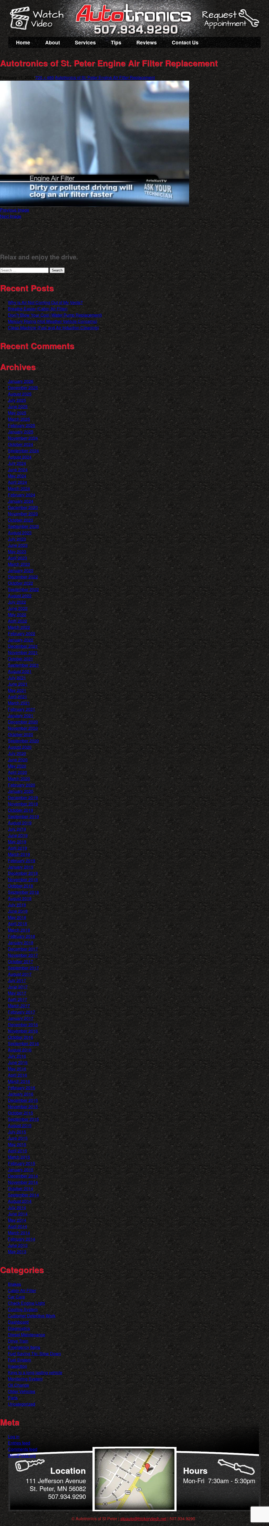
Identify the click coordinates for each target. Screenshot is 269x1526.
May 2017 (17, 993)
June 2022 (18, 608)
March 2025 (19, 419)
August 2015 (20, 1125)
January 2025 (20, 432)
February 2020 (21, 785)
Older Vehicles (21, 1391)
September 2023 (23, 526)
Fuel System (19, 1360)
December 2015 (23, 1100)
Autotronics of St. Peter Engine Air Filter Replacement (105, 77)
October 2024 (20, 444)
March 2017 (19, 1006)
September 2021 (23, 665)
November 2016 (23, 1031)
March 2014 (19, 1233)
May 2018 (17, 917)
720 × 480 (44, 77)
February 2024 (21, 495)
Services (85, 42)
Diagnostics (19, 1328)
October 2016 (20, 1037)
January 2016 (20, 1094)
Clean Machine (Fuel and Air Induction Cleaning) (53, 328)
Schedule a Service (229, 21)
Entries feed (19, 1443)
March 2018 (19, 930)
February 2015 (21, 1163)
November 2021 (23, 652)
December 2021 (23, 646)
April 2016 (17, 1075)
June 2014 (18, 1214)
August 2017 (20, 974)
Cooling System (23, 1309)
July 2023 (17, 539)
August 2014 (20, 1201)
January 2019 (20, 867)
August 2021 (20, 671)
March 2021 (19, 703)
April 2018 (17, 924)
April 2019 (17, 848)
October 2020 (20, 734)
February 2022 (21, 633)
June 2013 (18, 1245)
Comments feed (22, 1449)
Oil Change (18, 1385)
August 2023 (20, 533)
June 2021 (18, 684)
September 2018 (23, 892)
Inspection (17, 1366)
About (52, 42)
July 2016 (17, 1056)
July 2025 (17, 400)
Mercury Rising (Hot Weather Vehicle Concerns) (52, 321)
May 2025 (17, 413)
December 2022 (23, 577)
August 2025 (20, 394)
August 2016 (20, 1050)
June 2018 (18, 911)
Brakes (14, 1284)
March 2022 (19, 627)
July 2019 (17, 829)
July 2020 (17, 753)
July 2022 (17, 602)
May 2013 (17, 1251)
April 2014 (17, 1226)
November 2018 (23, 879)
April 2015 (17, 1151)
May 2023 (17, 551)
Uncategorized (21, 1404)
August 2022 (20, 596)
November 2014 (23, 1182)
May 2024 (17, 476)
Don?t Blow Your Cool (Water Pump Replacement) (55, 315)
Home (23, 42)
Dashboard (18, 1322)
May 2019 (17, 842)
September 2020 (23, 741)
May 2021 (17, 690)
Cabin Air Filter (22, 1290)
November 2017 (23, 955)
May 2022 (17, 615)
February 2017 (21, 1012)
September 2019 (23, 816)
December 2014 (23, 1176)
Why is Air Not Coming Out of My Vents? (45, 302)
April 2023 (17, 558)
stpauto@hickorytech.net (143, 1518)
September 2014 (23, 1195)
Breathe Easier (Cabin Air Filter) (38, 309)
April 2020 (17, 772)
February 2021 (21, 709)
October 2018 (20, 886)
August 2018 (20, 898)
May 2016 (17, 1069)
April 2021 (17, 696)
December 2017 (23, 949)
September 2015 (23, 1119)
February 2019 (21, 860)
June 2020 (18, 760)
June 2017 (18, 987)
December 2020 (23, 722)
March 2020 (19, 778)
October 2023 (20, 520)
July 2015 (17, 1132)
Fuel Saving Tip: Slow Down (34, 1353)
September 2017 (23, 968)
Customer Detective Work (31, 1316)
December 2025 (23, 387)
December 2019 (23, 797)
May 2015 (17, 1144)
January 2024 (20, 501)
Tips (116, 42)
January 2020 (20, 791)
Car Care (16, 1297)
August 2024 (20, 457)
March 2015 (19, 1157)
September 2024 (23, 451)
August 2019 (20, 823)
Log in (13, 1436)
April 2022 (17, 621)
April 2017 (17, 999)
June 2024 (18, 469)
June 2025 (18, 406)
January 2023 (20, 570)
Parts (13, 1398)
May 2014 (17, 1220)
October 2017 (20, 961)
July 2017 (17, 980)
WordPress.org (22, 1455)
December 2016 (23, 1024)
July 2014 (17, 1207)
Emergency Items (24, 1347)
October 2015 (20, 1113)
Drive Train (18, 1341)
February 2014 (21, 1239)
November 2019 (23, 804)
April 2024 (17, 482)
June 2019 (18, 835)
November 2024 (23, 438)
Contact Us (185, 42)
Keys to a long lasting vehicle (35, 1372)
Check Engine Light (26, 1303)
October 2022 (20, 583)
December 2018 (23, 873)
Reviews (146, 42)
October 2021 (20, 659)
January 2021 (20, 715)
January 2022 (20, 640)
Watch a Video (39, 19)
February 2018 (21, 936)
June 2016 (18, 1062)
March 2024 (19, 488)
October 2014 (20, 1188)
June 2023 (18, 545)
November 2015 (23, 1106)
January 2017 (20, 1018)
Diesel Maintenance (26, 1335)
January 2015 (20, 1170)
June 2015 (18, 1138)
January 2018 (20, 942)
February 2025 (21, 425)
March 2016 (19, 1081)
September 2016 (23, 1043)
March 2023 (19, 564)
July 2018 (17, 905)
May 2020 (17, 766)
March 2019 (19, 854)
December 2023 (23, 507)
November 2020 (23, 728)
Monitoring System (25, 1379)
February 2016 (21, 1088)
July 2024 (17, 463)
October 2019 (20, 810)
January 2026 (20, 381)
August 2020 (20, 747)
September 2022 (23, 589)
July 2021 (17, 678)
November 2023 (23, 514)
